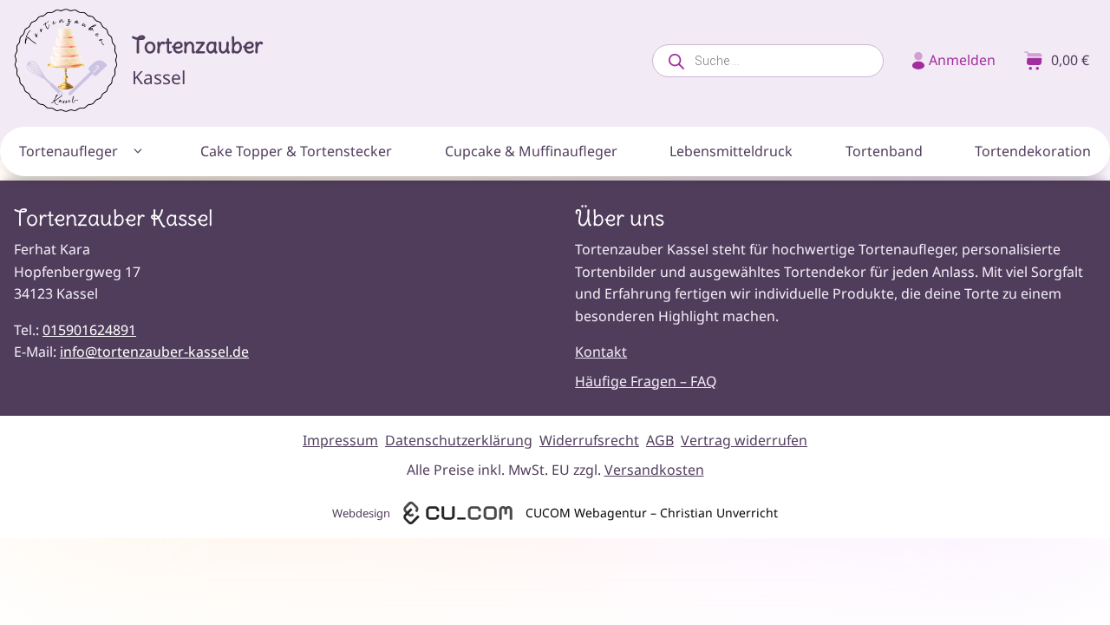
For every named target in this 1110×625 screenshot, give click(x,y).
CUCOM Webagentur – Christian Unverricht (652, 512)
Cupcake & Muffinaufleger (531, 151)
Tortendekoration (1033, 151)
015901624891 (89, 329)
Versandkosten (654, 469)
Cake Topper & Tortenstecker (296, 151)
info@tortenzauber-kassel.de (154, 351)
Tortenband (884, 151)
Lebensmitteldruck (731, 151)
